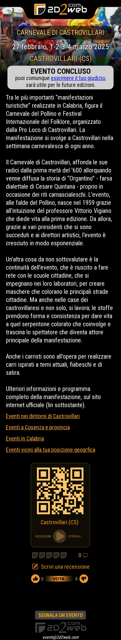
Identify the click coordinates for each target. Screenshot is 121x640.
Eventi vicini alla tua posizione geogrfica (50, 449)
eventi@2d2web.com (61, 637)
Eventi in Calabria (25, 438)
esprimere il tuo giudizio (78, 78)
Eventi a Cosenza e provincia (38, 427)
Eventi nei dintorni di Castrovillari (43, 416)
